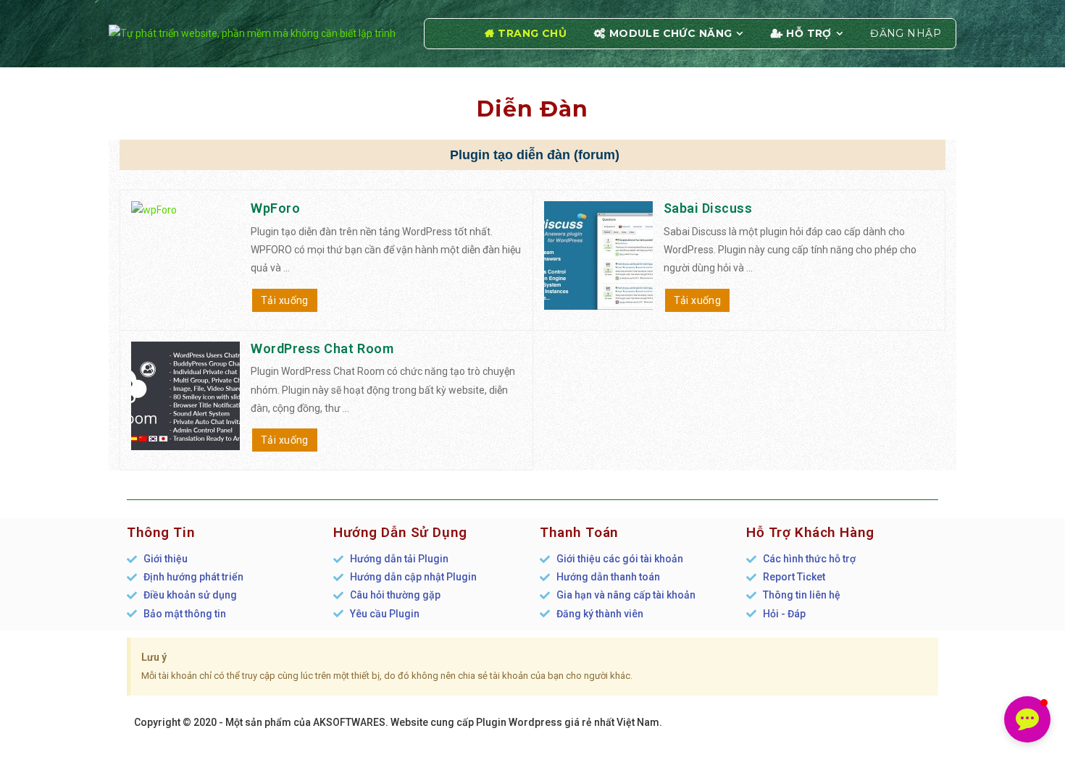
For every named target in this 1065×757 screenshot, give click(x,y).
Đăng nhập (905, 33)
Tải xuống (285, 300)
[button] (1027, 719)
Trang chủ (532, 33)
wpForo (275, 208)
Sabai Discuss (708, 208)
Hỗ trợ (809, 33)
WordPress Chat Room (322, 348)
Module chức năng (670, 33)
